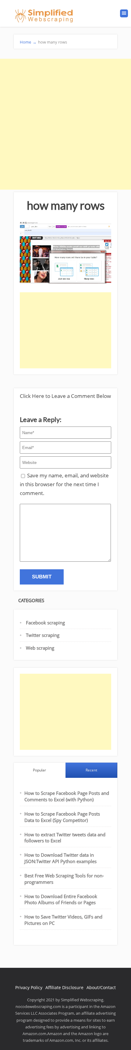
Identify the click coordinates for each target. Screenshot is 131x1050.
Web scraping (40, 648)
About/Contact (101, 987)
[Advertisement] (65, 124)
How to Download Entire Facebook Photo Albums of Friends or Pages (60, 899)
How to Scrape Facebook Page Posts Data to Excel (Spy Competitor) (62, 817)
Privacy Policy (28, 987)
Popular (39, 770)
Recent (91, 770)
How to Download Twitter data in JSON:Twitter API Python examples (60, 858)
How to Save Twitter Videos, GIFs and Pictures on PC (63, 920)
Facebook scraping (45, 623)
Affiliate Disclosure (64, 987)
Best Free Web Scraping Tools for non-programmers (64, 879)
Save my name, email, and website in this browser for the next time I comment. (64, 484)
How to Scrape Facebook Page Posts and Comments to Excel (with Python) (66, 796)
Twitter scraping (42, 635)
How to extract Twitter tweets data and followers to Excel (64, 837)
